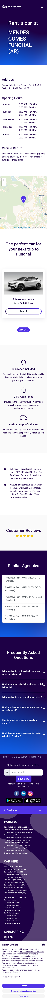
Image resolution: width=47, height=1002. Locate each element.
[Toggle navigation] (42, 7)
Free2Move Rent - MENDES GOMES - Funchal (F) (22, 608)
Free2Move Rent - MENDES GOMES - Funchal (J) (22, 618)
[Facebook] (16, 793)
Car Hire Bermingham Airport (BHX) (16, 875)
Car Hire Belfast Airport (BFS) (14, 872)
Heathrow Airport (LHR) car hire (14, 888)
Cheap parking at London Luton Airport (17, 840)
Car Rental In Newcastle (12, 923)
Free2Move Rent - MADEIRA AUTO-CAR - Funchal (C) (23, 598)
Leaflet (16, 228)
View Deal (23, 330)
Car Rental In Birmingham (13, 902)
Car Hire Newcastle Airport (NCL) (15, 893)
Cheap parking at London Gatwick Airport (18, 832)
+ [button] (4, 180)
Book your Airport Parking (16, 827)
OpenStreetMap (26, 228)
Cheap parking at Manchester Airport (16, 835)
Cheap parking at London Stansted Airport (18, 837)
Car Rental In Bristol (10, 918)
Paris (6, 940)
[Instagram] (30, 793)
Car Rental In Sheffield (11, 921)
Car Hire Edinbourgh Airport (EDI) (15, 869)
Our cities (8, 937)
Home (6, 757)
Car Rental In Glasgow (11, 905)
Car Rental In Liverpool (11, 913)
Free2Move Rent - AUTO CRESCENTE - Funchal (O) (23, 579)
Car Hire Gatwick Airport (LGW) (14, 885)
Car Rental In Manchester (12, 908)
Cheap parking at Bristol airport (14, 850)
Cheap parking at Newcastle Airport (16, 853)
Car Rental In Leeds (10, 915)
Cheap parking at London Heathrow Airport (18, 830)
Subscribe (23, 778)
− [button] (4, 183)
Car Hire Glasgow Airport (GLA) (14, 880)
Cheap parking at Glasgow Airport (15, 848)
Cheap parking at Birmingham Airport (17, 845)
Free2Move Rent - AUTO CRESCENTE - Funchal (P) (23, 589)
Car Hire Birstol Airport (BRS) (13, 877)
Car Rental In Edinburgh (12, 910)
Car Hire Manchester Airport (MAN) (16, 890)
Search (24, 311)
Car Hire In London (10, 900)
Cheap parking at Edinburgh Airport (16, 843)
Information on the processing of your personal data (23, 785)
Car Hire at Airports (13, 867)
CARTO (43, 228)
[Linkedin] (23, 793)
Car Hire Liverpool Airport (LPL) (14, 882)
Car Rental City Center (15, 897)
